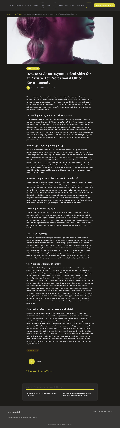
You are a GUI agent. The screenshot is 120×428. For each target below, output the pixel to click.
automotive (19, 5)
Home (12, 5)
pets (66, 5)
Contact (110, 411)
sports (72, 5)
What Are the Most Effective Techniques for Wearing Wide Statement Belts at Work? (77, 394)
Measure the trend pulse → (104, 5)
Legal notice (102, 411)
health (49, 5)
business (28, 5)
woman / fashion (17, 14)
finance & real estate (43, 5)
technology (80, 5)
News (61, 5)
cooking (35, 5)
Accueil (9, 14)
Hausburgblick (13, 411)
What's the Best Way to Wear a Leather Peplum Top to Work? (42, 394)
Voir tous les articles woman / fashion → (40, 371)
